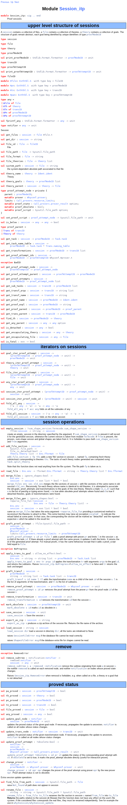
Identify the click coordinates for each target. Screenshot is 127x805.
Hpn (12, 85)
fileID (34, 144)
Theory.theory (18, 453)
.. (34, 15)
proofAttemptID (81, 71)
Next (17, 2)
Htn (12, 90)
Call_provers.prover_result (51, 204)
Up (12, 2)
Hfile (13, 81)
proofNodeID (75, 58)
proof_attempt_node (43, 217)
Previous (5, 2)
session (26, 135)
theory (17, 106)
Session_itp (72, 8)
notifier (51, 658)
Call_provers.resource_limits (35, 200)
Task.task (61, 239)
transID (17, 109)
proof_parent (74, 309)
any (62, 121)
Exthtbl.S (25, 81)
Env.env (26, 471)
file (18, 103)
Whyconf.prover (36, 197)
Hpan (12, 95)
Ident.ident (45, 173)
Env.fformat (46, 453)
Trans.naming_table (58, 246)
